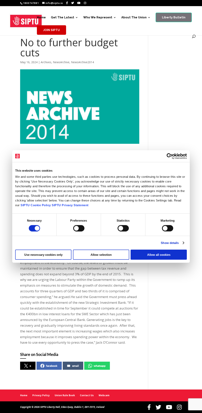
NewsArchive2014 (82, 62)
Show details (170, 242)
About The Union (134, 17)
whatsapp (100, 365)
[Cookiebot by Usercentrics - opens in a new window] (169, 156)
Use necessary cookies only (43, 254)
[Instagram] (85, 3)
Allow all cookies (158, 254)
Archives (46, 62)
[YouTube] (79, 3)
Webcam (104, 395)
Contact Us (87, 395)
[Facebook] (67, 3)
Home (41, 17)
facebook (51, 365)
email (75, 365)
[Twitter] (72, 3)
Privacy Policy (41, 395)
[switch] (78, 228)
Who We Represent (97, 17)
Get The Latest (62, 17)
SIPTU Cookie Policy (36, 205)
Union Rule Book (65, 395)
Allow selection (101, 254)
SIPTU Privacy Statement (70, 205)
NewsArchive (61, 62)
